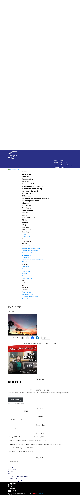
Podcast (25, 222)
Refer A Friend (27, 210)
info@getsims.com (60, 162)
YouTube (25, 227)
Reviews (25, 213)
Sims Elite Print (28, 193)
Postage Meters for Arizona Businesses (21, 437)
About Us (25, 203)
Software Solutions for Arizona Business (21, 440)
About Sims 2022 (14, 448)
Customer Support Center (63, 165)
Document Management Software (35, 198)
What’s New (27, 174)
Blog (24, 225)
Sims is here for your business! (18, 451)
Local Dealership (28, 217)
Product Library (28, 179)
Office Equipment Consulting (33, 186)
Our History (26, 205)
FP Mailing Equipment (30, 201)
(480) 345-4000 (59, 160)
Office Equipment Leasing (32, 189)
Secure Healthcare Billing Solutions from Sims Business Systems (29, 444)
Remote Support (59, 167)
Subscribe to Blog (15, 400)
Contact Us (26, 229)
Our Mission (26, 208)
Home (24, 172)
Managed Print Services (31, 191)
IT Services (26, 196)
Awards (25, 215)
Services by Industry (30, 184)
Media (24, 220)
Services (25, 181)
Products (25, 177)
